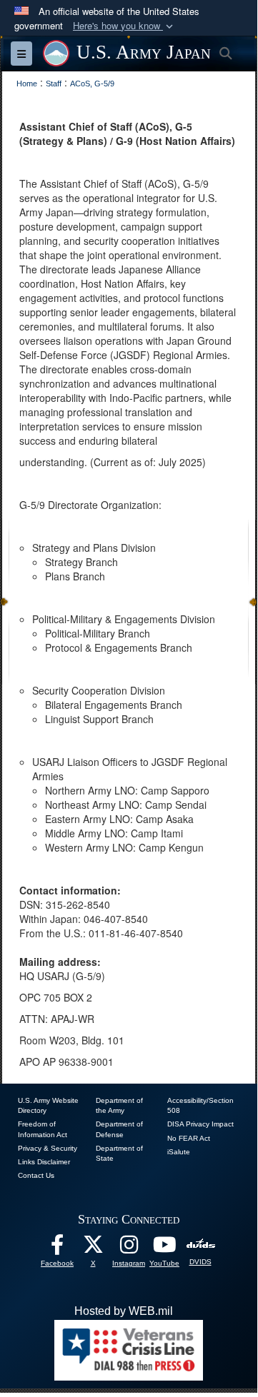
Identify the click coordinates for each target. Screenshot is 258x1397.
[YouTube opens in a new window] (164, 1248)
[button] (124, 26)
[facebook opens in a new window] (57, 1248)
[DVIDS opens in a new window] (200, 1245)
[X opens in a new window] (93, 1248)
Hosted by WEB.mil (123, 1311)
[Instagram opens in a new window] (129, 1248)
